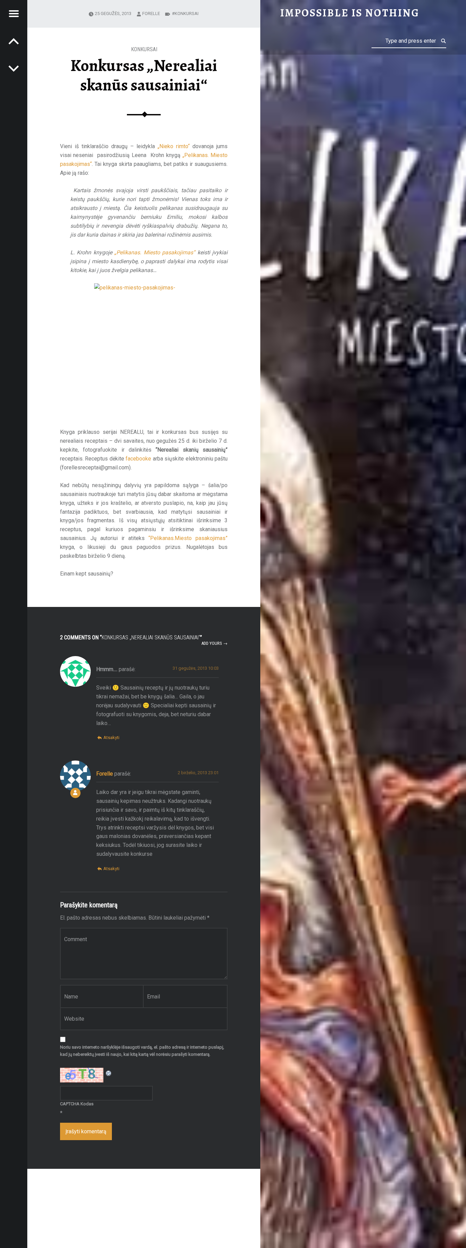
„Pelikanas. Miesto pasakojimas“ (154, 252)
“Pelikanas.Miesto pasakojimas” (188, 538)
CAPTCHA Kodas (76, 1103)
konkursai (187, 13)
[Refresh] (109, 1072)
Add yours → (214, 643)
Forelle (151, 13)
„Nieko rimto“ (174, 146)
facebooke (138, 458)
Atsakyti (111, 737)
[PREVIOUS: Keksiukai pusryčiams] (13, 68)
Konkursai (144, 49)
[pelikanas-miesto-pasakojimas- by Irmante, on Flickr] (144, 351)
